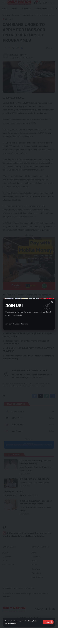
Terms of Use (12, 623)
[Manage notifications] (52, 622)
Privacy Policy (32, 621)
